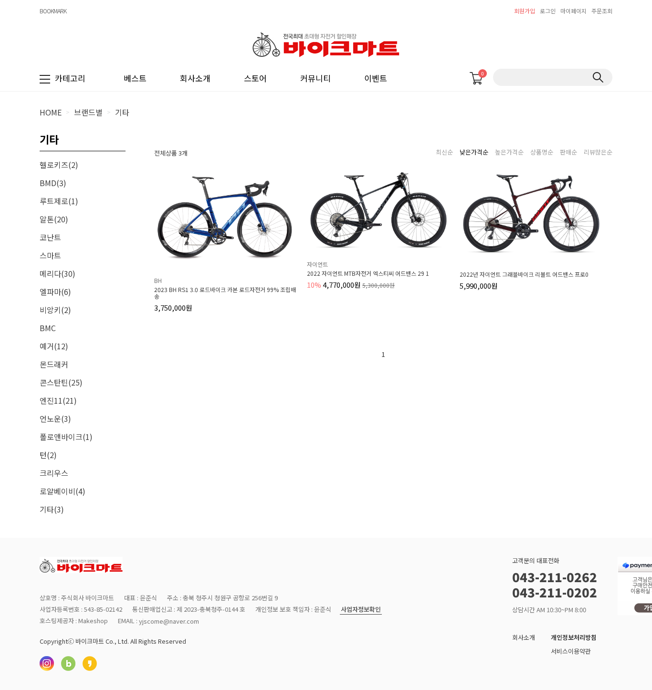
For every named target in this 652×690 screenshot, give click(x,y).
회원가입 (524, 11)
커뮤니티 (315, 78)
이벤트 (375, 78)
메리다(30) (57, 273)
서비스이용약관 (571, 651)
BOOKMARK (53, 11)
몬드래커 (54, 364)
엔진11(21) (58, 400)
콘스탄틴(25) (61, 382)
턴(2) (48, 455)
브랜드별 (88, 112)
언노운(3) (55, 418)
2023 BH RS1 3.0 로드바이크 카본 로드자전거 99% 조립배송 (225, 293)
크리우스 (54, 473)
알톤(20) (54, 219)
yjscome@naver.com (169, 621)
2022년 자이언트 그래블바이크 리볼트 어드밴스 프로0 (524, 274)
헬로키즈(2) (59, 164)
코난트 (50, 237)
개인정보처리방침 (574, 637)
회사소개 (195, 78)
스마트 (50, 255)
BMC (48, 328)
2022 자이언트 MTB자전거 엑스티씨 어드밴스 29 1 (368, 273)
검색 (597, 77)
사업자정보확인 (361, 610)
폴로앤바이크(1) (66, 436)
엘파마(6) (55, 291)
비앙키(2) (55, 309)
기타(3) (52, 509)
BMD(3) (53, 183)
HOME (51, 112)
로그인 (548, 11)
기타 (122, 112)
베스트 (135, 78)
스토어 (255, 78)
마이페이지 (573, 11)
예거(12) (54, 346)
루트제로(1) (59, 201)
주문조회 (601, 11)
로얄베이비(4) (62, 491)
